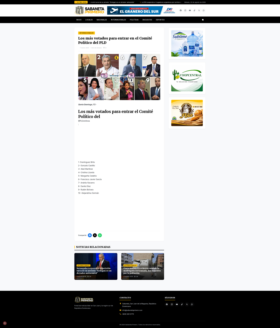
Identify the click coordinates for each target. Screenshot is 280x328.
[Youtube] (190, 10)
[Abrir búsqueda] (203, 20)
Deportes (160, 20)
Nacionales (102, 20)
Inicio (78, 20)
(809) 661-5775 (128, 314)
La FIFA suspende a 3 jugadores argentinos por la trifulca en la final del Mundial (154, 2)
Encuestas (147, 20)
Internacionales (118, 20)
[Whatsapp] (204, 10)
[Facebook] (181, 10)
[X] (199, 10)
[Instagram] (185, 10)
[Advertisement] (119, 144)
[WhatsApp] (100, 235)
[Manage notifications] (5, 323)
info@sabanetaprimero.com (132, 310)
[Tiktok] (194, 10)
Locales (89, 20)
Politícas (134, 20)
